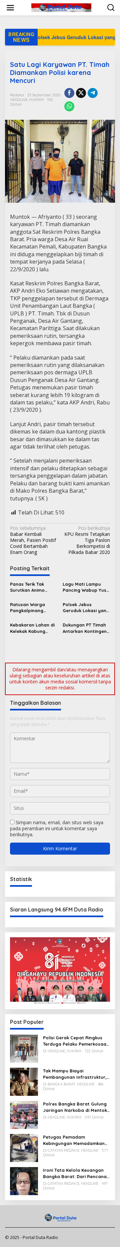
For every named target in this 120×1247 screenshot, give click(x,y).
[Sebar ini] (69, 93)
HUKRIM (36, 99)
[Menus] (10, 7)
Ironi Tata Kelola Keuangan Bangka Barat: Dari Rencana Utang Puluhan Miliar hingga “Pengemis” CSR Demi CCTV (75, 1173)
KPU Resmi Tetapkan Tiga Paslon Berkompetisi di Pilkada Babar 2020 (87, 540)
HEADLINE (18, 99)
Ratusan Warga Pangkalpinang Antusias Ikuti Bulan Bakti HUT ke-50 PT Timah (31, 607)
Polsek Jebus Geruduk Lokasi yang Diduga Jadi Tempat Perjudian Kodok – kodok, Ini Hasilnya (86, 607)
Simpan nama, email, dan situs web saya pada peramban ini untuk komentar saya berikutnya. (56, 828)
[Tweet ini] (81, 93)
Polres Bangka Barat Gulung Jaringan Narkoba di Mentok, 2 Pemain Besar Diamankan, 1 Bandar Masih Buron (75, 1107)
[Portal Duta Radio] (61, 7)
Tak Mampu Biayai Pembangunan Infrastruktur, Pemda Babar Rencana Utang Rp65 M (76, 1074)
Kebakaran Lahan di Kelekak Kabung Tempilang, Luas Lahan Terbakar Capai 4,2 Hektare (32, 628)
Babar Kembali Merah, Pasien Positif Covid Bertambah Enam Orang (33, 540)
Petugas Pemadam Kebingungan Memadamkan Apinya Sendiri (74, 1140)
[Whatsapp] (69, 106)
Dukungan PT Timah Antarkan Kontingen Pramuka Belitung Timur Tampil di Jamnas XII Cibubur (85, 628)
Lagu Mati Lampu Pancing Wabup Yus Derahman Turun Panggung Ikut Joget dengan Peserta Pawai (86, 587)
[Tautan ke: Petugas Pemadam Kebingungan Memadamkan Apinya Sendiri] (24, 1147)
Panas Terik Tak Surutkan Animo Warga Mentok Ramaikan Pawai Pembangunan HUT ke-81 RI (31, 587)
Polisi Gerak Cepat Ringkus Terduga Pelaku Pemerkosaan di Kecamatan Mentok (76, 1041)
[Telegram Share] (93, 93)
